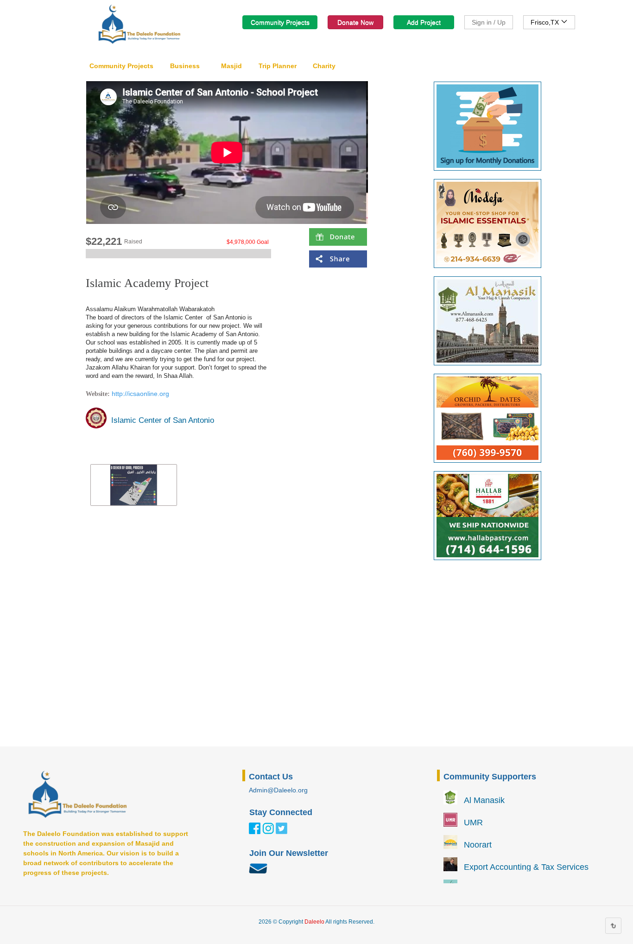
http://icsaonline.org (140, 393)
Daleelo (314, 921)
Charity (324, 66)
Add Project (424, 22)
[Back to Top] (613, 926)
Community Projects (280, 22)
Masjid (231, 66)
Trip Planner (278, 66)
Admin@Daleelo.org (278, 790)
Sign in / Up (489, 22)
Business (185, 66)
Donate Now (355, 22)
